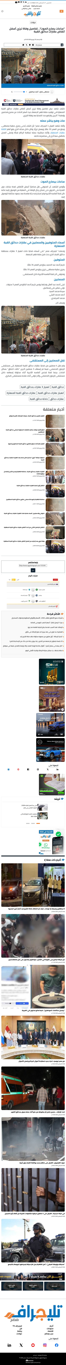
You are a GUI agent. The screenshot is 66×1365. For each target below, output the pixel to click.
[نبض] (8, 769)
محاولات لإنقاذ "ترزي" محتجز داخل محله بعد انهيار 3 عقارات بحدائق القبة (24, 459)
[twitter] (48, 769)
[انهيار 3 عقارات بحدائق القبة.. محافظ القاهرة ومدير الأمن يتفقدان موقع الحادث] (55, 477)
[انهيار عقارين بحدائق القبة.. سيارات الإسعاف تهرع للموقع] (55, 421)
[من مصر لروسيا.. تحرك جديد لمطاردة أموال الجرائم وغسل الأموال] (33, 1037)
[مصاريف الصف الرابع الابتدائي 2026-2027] (42, 815)
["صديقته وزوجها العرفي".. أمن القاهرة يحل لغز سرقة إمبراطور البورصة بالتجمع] (33, 1240)
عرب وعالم (49, 1334)
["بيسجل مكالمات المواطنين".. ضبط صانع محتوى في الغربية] (33, 986)
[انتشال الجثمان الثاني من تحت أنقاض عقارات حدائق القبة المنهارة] (55, 532)
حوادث (33, 22)
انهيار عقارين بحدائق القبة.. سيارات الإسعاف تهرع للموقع (26, 416)
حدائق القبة (58, 387)
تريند (57, 799)
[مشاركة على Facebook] (56, 1345)
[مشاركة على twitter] (23, 2)
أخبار (51, 1326)
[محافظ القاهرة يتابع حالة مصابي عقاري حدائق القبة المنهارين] (55, 504)
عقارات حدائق (57, 399)
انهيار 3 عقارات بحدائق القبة (35, 387)
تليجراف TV (17, 1326)
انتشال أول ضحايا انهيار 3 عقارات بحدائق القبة (30, 485)
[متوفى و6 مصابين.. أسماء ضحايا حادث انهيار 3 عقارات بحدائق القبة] (55, 518)
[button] (38, 823)
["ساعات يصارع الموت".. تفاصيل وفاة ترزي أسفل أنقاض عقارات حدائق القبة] (30, 45)
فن (21, 1328)
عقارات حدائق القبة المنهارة (21, 393)
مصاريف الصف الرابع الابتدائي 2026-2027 (29, 815)
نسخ (33, 570)
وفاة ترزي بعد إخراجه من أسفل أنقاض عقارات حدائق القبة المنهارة (24, 541)
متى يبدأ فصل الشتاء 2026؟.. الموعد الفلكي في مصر (29, 806)
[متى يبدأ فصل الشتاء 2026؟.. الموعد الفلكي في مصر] (42, 807)
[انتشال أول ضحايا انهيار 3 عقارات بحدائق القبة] (55, 491)
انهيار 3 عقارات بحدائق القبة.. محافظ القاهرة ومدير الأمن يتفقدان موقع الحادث (24, 473)
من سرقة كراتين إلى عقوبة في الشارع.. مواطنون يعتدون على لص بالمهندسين (36, 959)
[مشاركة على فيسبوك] (19, 2)
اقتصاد (50, 1331)
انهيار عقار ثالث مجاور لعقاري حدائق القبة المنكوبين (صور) (26, 444)
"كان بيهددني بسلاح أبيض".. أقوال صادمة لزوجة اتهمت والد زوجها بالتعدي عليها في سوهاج (33, 646)
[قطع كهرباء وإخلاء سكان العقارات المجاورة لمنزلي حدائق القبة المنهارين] (55, 435)
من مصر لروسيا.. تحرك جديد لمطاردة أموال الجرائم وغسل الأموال (42, 1061)
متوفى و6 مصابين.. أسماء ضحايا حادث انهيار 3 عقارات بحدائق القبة (24, 513)
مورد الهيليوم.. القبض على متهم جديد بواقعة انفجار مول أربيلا (42, 1162)
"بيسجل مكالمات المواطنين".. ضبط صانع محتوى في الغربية (43, 1010)
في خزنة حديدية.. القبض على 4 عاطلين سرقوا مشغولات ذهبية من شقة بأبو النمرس (35, 1213)
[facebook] (28, 769)
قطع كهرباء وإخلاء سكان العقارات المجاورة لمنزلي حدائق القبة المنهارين (25, 431)
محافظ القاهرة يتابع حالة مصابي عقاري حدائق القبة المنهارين (25, 499)
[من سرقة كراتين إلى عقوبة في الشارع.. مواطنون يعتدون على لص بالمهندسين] (33, 936)
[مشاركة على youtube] (16, 2)
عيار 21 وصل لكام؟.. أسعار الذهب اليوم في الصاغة (47, 623)
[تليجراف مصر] (31, 14)
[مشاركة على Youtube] (33, 1345)
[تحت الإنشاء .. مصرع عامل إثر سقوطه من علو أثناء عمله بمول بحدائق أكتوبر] (33, 1088)
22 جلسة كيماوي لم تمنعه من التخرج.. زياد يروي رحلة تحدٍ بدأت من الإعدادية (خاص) (36, 641)
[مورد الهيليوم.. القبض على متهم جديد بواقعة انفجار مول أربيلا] (33, 1139)
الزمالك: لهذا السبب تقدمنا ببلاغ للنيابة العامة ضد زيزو (45, 627)
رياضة (19, 1331)
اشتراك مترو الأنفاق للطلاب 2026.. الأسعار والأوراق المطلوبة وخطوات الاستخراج (37, 618)
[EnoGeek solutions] (33, 1361)
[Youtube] (18, 769)
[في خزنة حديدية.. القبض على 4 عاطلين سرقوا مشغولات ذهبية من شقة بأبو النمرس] (33, 1190)
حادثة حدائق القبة (39, 399)
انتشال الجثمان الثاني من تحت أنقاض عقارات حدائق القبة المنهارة (24, 527)
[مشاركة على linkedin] (26, 2)
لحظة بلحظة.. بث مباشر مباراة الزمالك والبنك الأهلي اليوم (44, 651)
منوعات (50, 1328)
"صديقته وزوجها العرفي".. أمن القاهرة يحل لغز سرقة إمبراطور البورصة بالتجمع (36, 1264)
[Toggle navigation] (61, 11)
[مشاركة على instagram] (21, 2)
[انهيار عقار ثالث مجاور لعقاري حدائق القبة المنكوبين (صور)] (55, 449)
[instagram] (38, 769)
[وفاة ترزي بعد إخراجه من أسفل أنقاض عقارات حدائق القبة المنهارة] (55, 546)
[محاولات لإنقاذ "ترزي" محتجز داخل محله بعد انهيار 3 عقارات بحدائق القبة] (55, 463)
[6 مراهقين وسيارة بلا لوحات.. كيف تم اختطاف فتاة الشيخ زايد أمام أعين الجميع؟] (33, 885)
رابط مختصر (33, 562)
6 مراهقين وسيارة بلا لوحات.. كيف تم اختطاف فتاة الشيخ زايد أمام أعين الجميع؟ (36, 908)
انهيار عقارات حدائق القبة (51, 393)
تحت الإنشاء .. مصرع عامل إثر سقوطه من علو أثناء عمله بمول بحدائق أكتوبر (38, 1112)
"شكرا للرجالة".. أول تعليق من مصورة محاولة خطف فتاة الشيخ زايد (41, 637)
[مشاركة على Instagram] (45, 1345)
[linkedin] (57, 769)
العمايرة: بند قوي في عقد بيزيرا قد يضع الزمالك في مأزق (44, 632)
